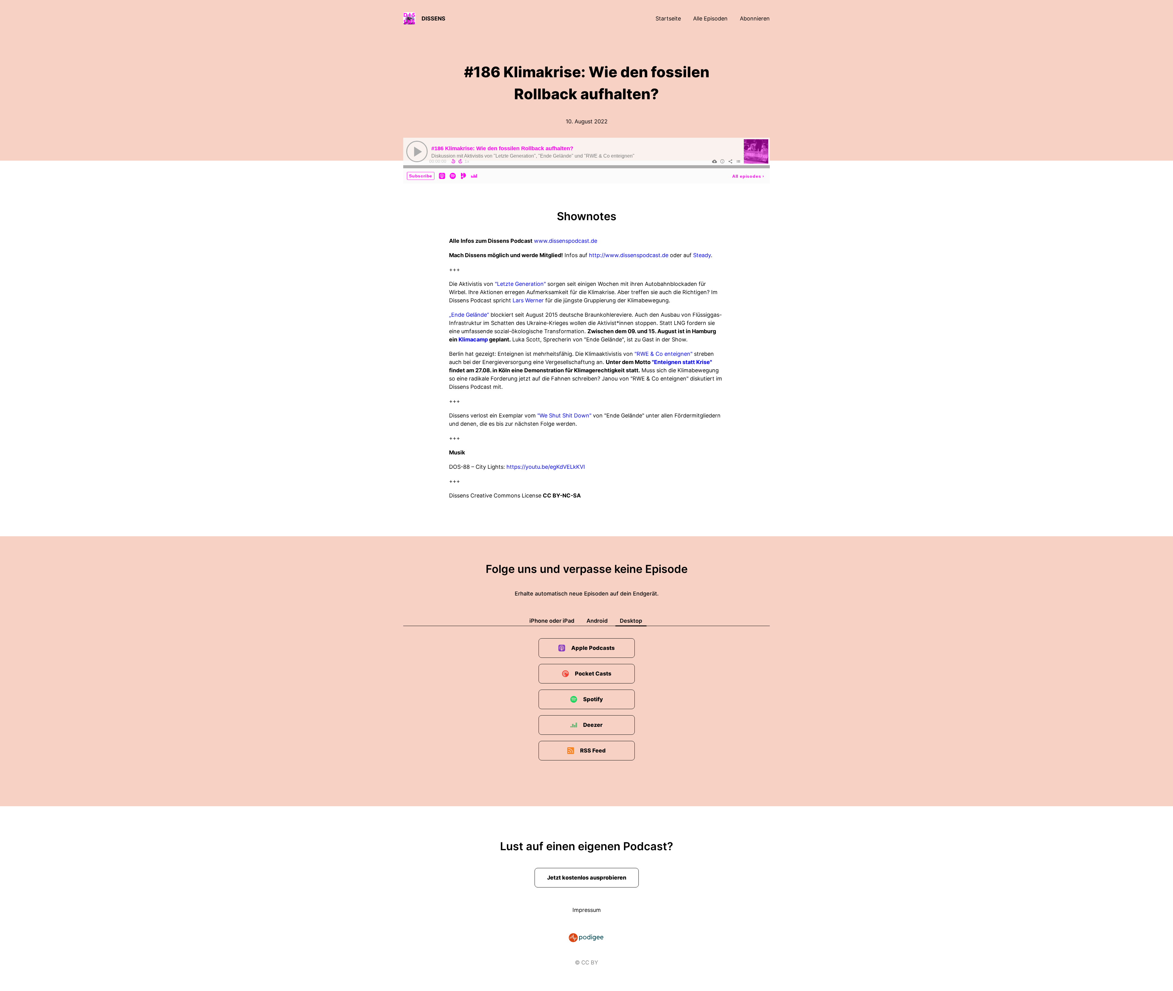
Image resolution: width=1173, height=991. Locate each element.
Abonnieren (755, 18)
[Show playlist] (738, 161)
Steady (702, 255)
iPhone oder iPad (551, 621)
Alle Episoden (710, 18)
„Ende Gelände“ (469, 315)
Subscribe (420, 175)
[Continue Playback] (417, 151)
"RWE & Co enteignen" (663, 354)
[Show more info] (722, 161)
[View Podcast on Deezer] (474, 176)
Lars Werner (528, 300)
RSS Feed (593, 750)
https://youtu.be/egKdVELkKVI (545, 467)
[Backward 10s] (453, 161)
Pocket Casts (593, 673)
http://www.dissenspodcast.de (628, 255)
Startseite (668, 18)
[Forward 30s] (460, 161)
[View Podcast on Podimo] (463, 176)
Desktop (631, 621)
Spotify (593, 699)
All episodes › (748, 176)
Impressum (586, 910)
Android (597, 621)
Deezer (593, 725)
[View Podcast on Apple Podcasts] (442, 176)
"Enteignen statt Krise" (682, 362)
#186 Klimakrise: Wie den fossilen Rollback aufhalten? (502, 148)
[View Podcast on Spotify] (453, 176)
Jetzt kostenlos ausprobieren (586, 877)
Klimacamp (473, 339)
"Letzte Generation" (520, 284)
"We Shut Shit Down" (564, 415)
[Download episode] (714, 161)
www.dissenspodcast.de (565, 241)
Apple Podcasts (593, 648)
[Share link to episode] (730, 161)
